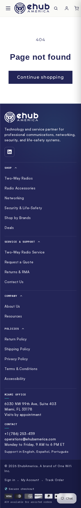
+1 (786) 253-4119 (19, 434)
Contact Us (14, 282)
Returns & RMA (17, 272)
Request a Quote (18, 262)
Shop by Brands (17, 218)
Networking (14, 198)
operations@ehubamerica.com (30, 439)
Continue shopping (40, 77)
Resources (13, 316)
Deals (9, 228)
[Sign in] (66, 8)
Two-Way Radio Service (24, 252)
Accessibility (14, 379)
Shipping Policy (17, 349)
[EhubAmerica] (32, 8)
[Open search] (56, 8)
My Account (30, 480)
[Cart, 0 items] (76, 8)
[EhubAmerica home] (40, 117)
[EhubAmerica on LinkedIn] (9, 152)
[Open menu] (8, 8)
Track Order (54, 480)
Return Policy (15, 339)
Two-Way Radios (18, 178)
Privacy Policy (16, 359)
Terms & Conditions (21, 369)
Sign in (9, 480)
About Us (12, 306)
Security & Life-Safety (23, 208)
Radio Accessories (20, 188)
